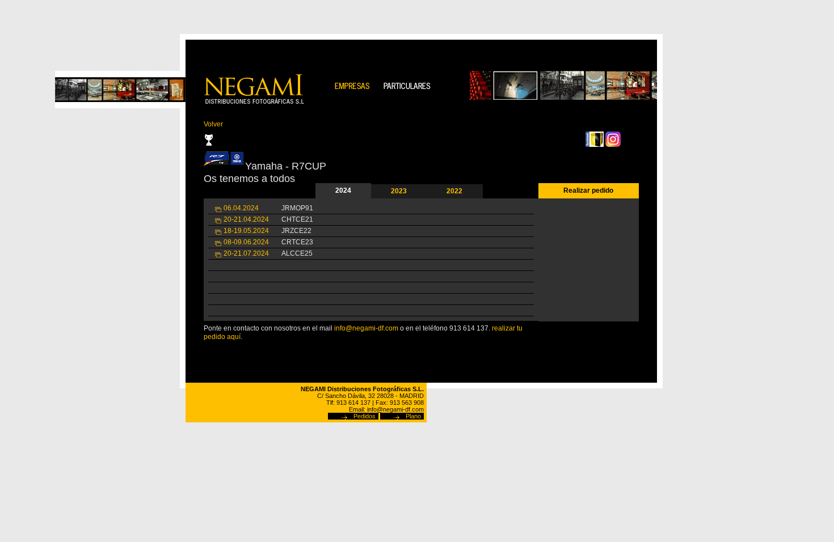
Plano (413, 416)
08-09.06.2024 (246, 242)
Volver (213, 124)
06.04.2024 (241, 208)
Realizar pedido (588, 190)
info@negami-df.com (366, 328)
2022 (454, 191)
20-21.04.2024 (246, 219)
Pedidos (364, 416)
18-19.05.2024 (246, 231)
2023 (399, 191)
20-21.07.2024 (246, 253)
